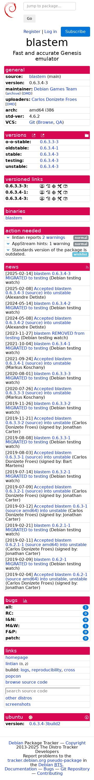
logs (25, 669)
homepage (16, 657)
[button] (8, 237)
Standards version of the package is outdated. (46, 252)
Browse (45, 122)
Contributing (50, 773)
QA (59, 122)
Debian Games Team (55, 89)
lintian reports (49, 237)
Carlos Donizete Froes (54, 99)
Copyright (76, 742)
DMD (27, 93)
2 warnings (53, 237)
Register (32, 31)
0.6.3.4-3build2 (44, 723)
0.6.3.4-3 (49, 154)
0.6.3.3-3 (49, 141)
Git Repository (75, 768)
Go (29, 18)
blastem (37, 76)
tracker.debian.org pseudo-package (45, 760)
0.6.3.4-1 (49, 148)
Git (32, 122)
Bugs (49, 768)
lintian (11, 663)
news (12, 267)
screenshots (18, 704)
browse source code (26, 682)
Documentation (21, 768)
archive (13, 93)
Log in (50, 31)
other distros (18, 698)
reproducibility (46, 669)
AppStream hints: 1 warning (49, 244)
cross (69, 669)
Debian (16, 742)
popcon (13, 676)
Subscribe (75, 31)
